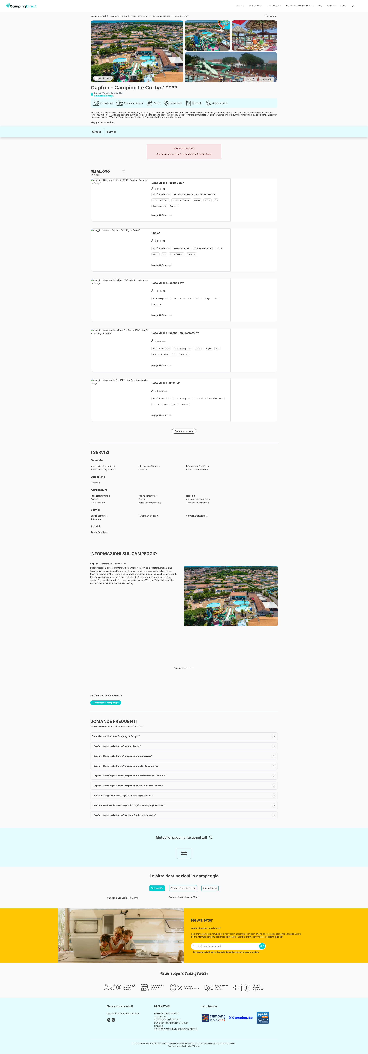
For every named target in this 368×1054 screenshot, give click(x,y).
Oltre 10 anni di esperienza (258, 987)
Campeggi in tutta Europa (129, 987)
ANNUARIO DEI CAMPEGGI (166, 1013)
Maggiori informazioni (102, 122)
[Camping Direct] (21, 6)
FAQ (320, 5)
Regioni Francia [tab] (210, 888)
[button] (359, 5)
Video (264, 79)
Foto (248, 79)
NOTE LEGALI (160, 1016)
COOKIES (158, 1026)
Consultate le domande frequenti (123, 1013)
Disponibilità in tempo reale (157, 987)
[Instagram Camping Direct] (108, 1020)
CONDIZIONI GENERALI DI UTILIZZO (171, 1023)
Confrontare (105, 78)
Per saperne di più (184, 431)
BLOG (343, 5)
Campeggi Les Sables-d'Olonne (122, 898)
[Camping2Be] (241, 1018)
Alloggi (96, 131)
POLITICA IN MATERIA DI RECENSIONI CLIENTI (175, 1029)
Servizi (111, 131)
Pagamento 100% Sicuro (221, 987)
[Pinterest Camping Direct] (113, 1020)
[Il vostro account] (353, 5)
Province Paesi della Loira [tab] (183, 888)
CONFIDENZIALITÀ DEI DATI (167, 1019)
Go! (262, 946)
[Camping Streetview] (214, 1018)
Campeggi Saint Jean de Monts (184, 897)
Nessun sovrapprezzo (191, 988)
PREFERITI (331, 5)
